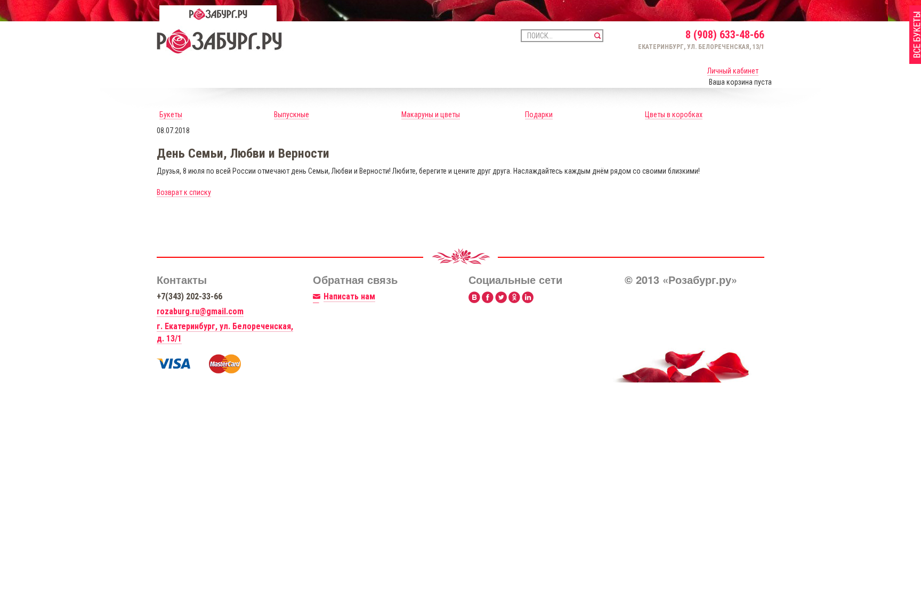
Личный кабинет (732, 71)
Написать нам (349, 296)
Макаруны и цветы (430, 114)
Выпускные (291, 114)
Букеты (170, 114)
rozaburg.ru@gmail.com (200, 311)
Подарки (539, 114)
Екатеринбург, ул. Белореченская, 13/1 (701, 47)
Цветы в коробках (673, 114)
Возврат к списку (184, 192)
